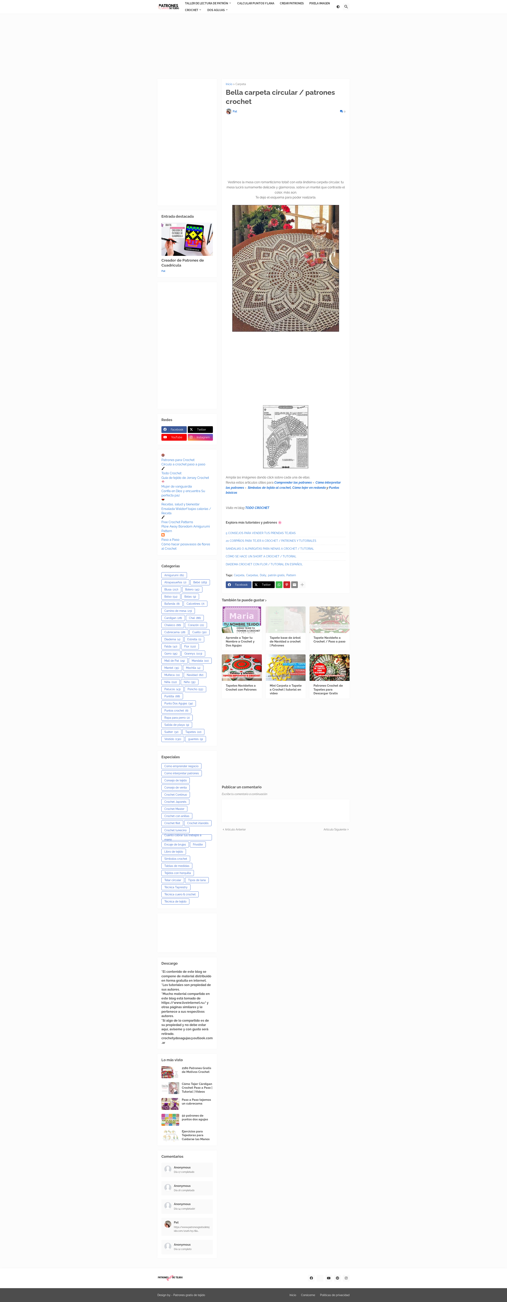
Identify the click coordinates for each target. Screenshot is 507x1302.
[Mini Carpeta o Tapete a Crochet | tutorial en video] (286, 667)
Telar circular (172, 880)
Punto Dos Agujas (178, 703)
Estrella (194, 639)
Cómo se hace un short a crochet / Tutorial (261, 556)
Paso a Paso (170, 540)
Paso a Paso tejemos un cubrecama (196, 1102)
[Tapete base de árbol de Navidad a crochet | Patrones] (286, 619)
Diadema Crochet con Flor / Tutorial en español (264, 564)
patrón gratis (276, 575)
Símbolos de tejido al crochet (269, 488)
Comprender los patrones (293, 482)
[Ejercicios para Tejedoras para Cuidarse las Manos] (170, 1136)
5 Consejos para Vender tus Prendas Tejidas (261, 533)
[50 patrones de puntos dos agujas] (170, 1120)
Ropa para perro (177, 717)
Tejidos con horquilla (177, 873)
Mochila (193, 667)
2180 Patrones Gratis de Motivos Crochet (196, 1070)
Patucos (172, 689)
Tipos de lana (197, 880)
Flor (190, 646)
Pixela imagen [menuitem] (319, 3)
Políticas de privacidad (335, 1295)
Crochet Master (174, 808)
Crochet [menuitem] (191, 10)
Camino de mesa (178, 610)
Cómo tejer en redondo (309, 488)
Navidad (195, 675)
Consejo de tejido (175, 780)
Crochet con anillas (176, 816)
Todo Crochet (171, 473)
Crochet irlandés (198, 823)
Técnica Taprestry (176, 887)
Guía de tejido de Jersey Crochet (185, 478)
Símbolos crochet (175, 858)
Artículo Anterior (235, 829)
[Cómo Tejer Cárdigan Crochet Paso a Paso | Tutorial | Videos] (170, 1088)
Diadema (172, 639)
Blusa (171, 589)
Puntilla (172, 696)
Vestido (172, 739)
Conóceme (308, 1295)
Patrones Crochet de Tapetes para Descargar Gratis (328, 689)
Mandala (200, 660)
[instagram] (346, 1278)
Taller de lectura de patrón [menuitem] (206, 3)
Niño (189, 682)
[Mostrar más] (302, 584)
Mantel (171, 667)
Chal (195, 618)
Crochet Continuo (175, 794)
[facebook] (311, 1278)
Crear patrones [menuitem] (292, 3)
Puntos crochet (176, 710)
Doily (263, 575)
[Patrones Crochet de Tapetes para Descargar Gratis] (330, 667)
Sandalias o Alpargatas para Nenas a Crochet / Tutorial (270, 548)
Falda (170, 646)
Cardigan (173, 618)
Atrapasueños (175, 582)
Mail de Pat (174, 660)
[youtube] (328, 1278)
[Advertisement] (253, 46)
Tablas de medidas (176, 865)
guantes (195, 739)
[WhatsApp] (279, 584)
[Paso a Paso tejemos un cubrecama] (170, 1104)
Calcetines (195, 603)
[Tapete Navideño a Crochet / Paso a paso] (330, 619)
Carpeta (240, 84)
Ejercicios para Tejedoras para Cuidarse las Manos (196, 1135)
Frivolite (198, 844)
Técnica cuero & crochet (180, 894)
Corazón (196, 625)
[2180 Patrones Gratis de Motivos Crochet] (170, 1072)
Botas (190, 596)
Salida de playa (176, 724)
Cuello (199, 632)
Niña (170, 682)
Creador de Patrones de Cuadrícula (182, 262)
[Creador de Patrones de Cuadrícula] (187, 239)
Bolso (170, 596)
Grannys (193, 653)
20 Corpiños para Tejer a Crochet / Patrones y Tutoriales (271, 540)
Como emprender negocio (181, 766)
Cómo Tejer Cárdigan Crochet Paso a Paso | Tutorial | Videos (197, 1087)
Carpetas (252, 575)
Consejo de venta (175, 787)
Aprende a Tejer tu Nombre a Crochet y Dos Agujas (240, 641)
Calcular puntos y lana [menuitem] (255, 3)
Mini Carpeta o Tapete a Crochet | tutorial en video (286, 689)
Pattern (291, 575)
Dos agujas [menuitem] (216, 10)
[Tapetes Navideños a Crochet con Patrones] (242, 667)
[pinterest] (337, 1278)
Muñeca (172, 675)
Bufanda (172, 603)
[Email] (294, 584)
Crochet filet (172, 823)
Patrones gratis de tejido (189, 1295)
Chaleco (172, 625)
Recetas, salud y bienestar (180, 504)
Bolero (192, 589)
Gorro (170, 653)
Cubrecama (174, 632)
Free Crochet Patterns (177, 522)
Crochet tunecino (175, 830)
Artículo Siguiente (335, 829)
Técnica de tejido (175, 901)
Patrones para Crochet (177, 460)
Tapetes (193, 732)
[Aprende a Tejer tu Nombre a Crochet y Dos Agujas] (242, 619)
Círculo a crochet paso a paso (183, 464)
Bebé (200, 582)
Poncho (195, 689)
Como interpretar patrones (181, 773)
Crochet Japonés (175, 801)
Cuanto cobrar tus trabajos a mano (182, 837)
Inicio (229, 84)
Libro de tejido (173, 851)
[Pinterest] (286, 584)
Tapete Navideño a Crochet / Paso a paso (329, 639)
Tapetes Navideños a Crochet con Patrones (241, 687)
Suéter (171, 732)
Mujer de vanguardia (176, 486)
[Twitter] (320, 1278)
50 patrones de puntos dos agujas (195, 1117)
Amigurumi (174, 575)
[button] (338, 6)
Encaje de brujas (175, 844)
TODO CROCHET (257, 508)
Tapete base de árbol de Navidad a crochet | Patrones (285, 641)
